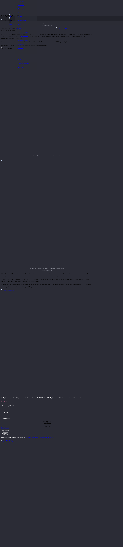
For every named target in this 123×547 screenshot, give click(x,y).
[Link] (10, 28)
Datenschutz (6, 433)
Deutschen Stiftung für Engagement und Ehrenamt (39, 437)
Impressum (6, 434)
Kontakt (5, 432)
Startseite (6, 430)
